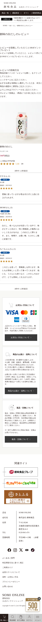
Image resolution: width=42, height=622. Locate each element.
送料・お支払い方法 (10, 577)
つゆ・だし (12, 25)
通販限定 (15, 13)
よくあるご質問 (8, 558)
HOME (5, 25)
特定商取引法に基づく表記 (12, 563)
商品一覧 (5, 13)
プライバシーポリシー (11, 582)
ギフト (26, 13)
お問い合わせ (7, 586)
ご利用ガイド (7, 567)
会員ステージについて (11, 572)
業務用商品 (36, 13)
